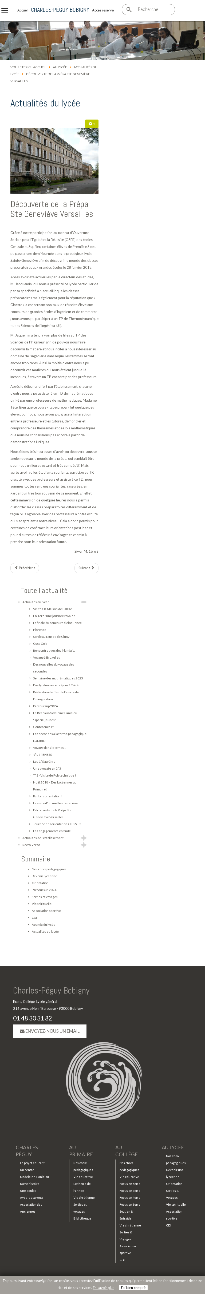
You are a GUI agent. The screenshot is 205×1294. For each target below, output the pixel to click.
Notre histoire (30, 1183)
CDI (34, 918)
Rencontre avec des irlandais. (54, 650)
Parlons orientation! (47, 796)
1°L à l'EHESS (42, 755)
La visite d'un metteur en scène (55, 803)
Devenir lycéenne (44, 876)
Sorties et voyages (45, 897)
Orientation (40, 883)
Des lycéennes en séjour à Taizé (55, 685)
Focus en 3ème (130, 1204)
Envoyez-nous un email (52, 1031)
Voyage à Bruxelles (46, 657)
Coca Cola (40, 644)
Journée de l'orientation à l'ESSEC (57, 824)
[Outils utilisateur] (91, 124)
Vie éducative (83, 1176)
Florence (39, 630)
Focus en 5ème (130, 1190)
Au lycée (60, 67)
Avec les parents (32, 1197)
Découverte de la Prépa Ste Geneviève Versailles (51, 209)
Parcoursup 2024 (45, 706)
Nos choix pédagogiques (49, 869)
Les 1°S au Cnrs (44, 761)
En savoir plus (103, 1287)
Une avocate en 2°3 (47, 768)
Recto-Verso (31, 845)
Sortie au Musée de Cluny (51, 637)
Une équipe (28, 1190)
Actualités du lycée (35, 602)
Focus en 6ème (130, 1183)
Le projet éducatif (32, 1163)
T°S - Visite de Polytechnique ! (54, 775)
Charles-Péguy (28, 1151)
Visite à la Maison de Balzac (52, 609)
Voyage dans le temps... (49, 748)
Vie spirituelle (42, 904)
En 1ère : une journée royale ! (54, 616)
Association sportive (46, 911)
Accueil (39, 67)
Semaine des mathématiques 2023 (58, 678)
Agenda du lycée (43, 925)
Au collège (126, 1151)
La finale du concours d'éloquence (57, 623)
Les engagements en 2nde (52, 831)
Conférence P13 (45, 727)
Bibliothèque (82, 1218)
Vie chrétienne (84, 1197)
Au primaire (81, 1151)
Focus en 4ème (130, 1197)
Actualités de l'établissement (43, 838)
